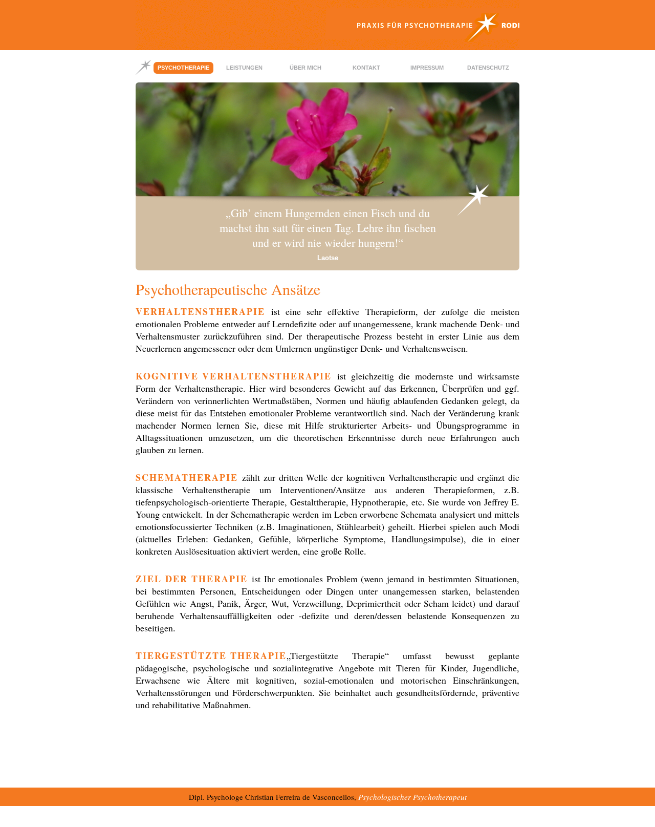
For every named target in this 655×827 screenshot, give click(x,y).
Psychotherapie (183, 68)
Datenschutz (488, 68)
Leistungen (244, 68)
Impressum (427, 68)
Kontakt (366, 68)
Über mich (305, 68)
